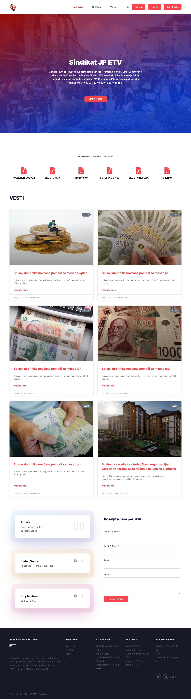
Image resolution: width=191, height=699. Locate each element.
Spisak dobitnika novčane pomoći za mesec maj (136, 368)
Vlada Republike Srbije (107, 664)
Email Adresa (111, 546)
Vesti (68, 653)
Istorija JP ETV (133, 664)
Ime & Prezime (112, 531)
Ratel (98, 668)
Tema (106, 560)
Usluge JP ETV (133, 649)
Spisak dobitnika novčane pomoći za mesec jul (135, 273)
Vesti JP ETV (132, 646)
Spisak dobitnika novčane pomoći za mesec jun (47, 368)
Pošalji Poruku (116, 599)
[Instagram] (173, 676)
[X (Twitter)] (165, 676)
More (113, 7)
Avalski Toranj (103, 653)
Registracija (173, 7)
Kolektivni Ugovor (24, 177)
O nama (96, 7)
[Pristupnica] (81, 170)
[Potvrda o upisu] (109, 170)
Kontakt (139, 7)
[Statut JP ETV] (52, 170)
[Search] (128, 7)
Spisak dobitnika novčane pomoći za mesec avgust (50, 273)
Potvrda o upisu (109, 177)
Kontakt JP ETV (134, 661)
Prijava (154, 7)
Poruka (108, 574)
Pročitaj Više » (21, 290)
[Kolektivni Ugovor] (23, 170)
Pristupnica (81, 177)
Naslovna (77, 7)
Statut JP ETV (52, 177)
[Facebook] (158, 676)
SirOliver (43, 694)
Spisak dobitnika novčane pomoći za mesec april (48, 464)
